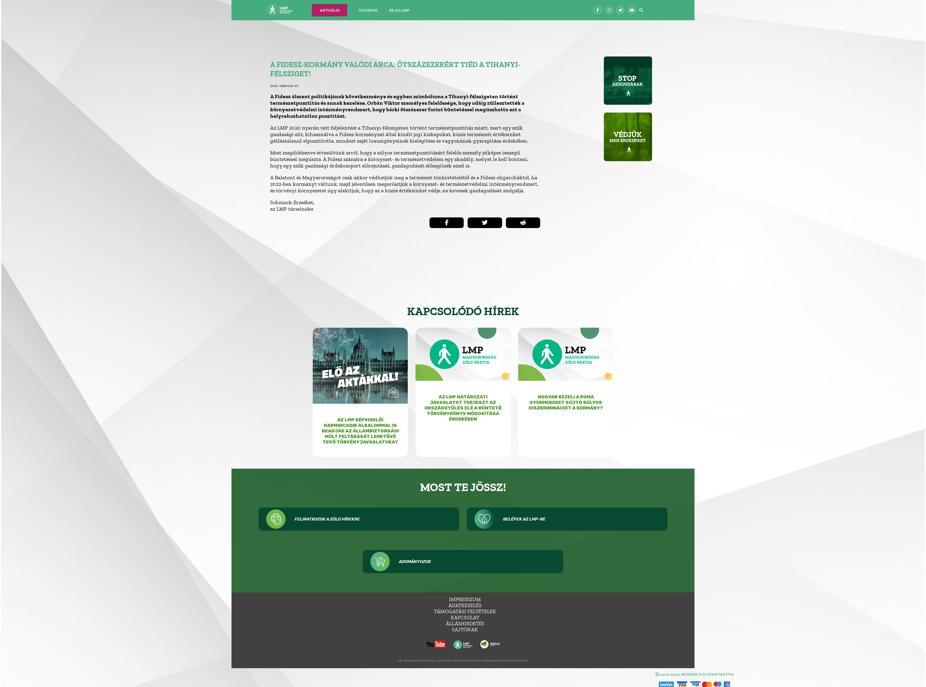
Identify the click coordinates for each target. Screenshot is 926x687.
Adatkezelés (465, 605)
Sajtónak (465, 629)
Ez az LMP (399, 10)
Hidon (524, 660)
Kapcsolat (465, 617)
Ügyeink (368, 10)
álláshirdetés (465, 623)
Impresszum (465, 599)
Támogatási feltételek (465, 611)
